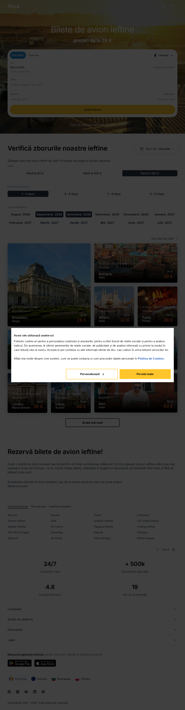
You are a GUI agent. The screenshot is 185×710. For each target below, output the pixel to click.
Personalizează (90, 373)
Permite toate (145, 373)
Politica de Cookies (151, 358)
